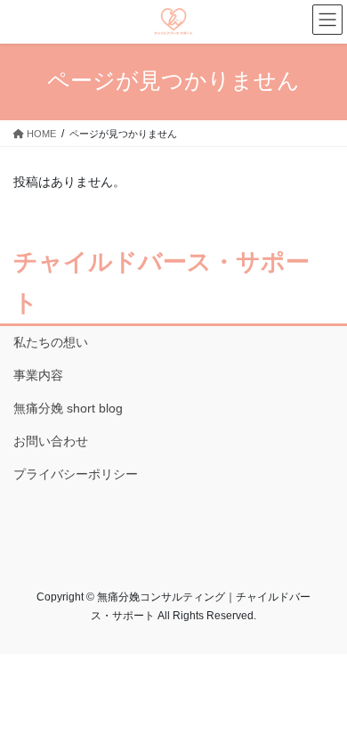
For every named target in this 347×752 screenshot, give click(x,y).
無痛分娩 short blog (68, 408)
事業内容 (38, 375)
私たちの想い (50, 342)
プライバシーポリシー (75, 474)
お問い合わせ (50, 441)
